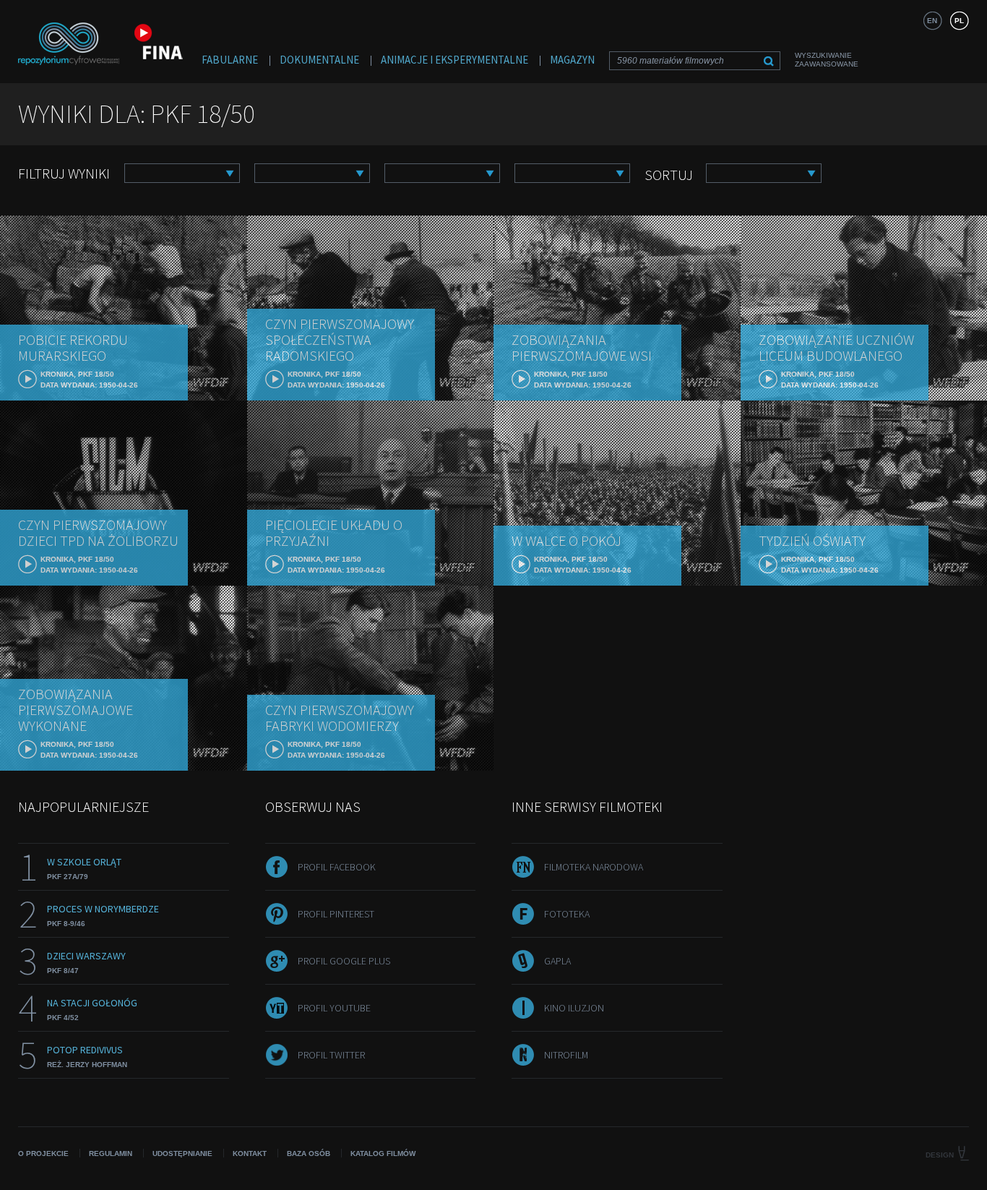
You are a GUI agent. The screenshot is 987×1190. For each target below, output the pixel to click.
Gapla (557, 960)
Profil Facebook (337, 866)
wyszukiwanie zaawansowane (826, 59)
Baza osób (308, 1153)
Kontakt (250, 1153)
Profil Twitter (331, 1054)
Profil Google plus (344, 960)
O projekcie (43, 1153)
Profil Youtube (334, 1007)
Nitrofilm (566, 1054)
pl (959, 21)
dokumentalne (319, 60)
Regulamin (110, 1153)
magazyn (572, 60)
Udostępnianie (182, 1153)
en (932, 21)
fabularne (230, 60)
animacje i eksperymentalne (454, 60)
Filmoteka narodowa (593, 866)
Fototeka (567, 913)
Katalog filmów (382, 1153)
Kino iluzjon (574, 1007)
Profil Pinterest (336, 913)
